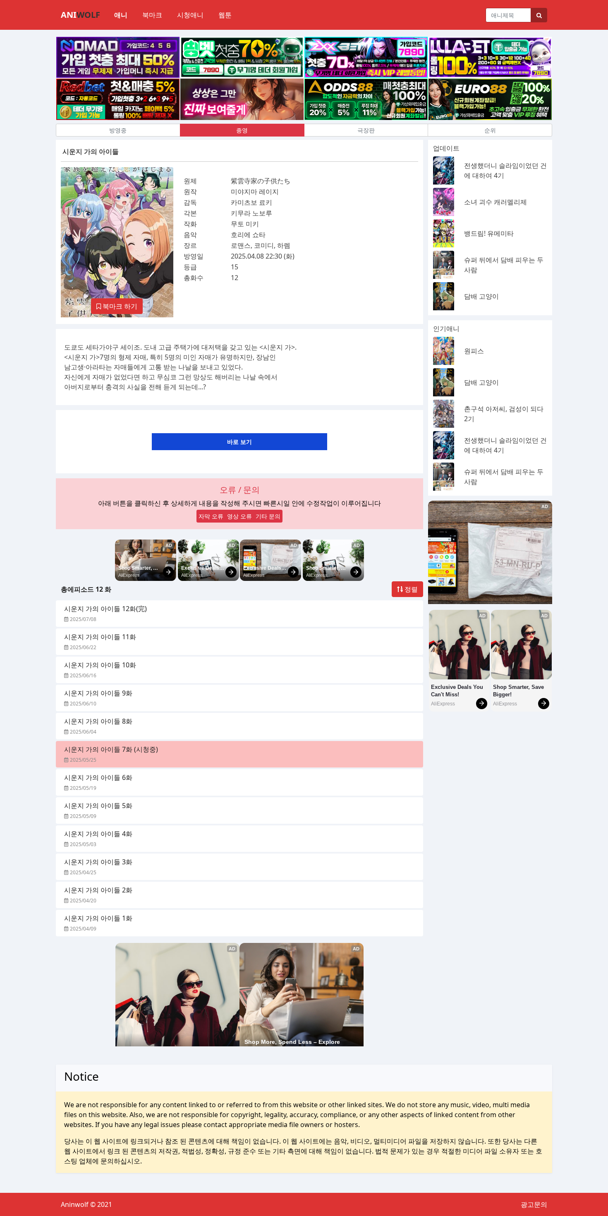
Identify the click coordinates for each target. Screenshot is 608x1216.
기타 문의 (268, 516)
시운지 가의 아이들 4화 (98, 833)
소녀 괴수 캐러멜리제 (495, 201)
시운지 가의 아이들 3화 (98, 861)
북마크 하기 (119, 306)
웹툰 (225, 14)
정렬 (410, 589)
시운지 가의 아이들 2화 (98, 890)
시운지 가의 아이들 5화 (98, 805)
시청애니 (190, 14)
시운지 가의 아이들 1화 (98, 918)
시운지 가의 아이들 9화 (98, 693)
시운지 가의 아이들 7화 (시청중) (111, 749)
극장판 (366, 130)
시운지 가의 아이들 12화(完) (105, 608)
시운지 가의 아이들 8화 (98, 721)
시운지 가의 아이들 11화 (100, 636)
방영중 (118, 130)
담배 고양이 (481, 296)
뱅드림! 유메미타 (489, 233)
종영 (242, 130)
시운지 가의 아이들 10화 (100, 664)
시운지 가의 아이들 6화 (98, 777)
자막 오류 (211, 516)
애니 (120, 14)
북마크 (152, 14)
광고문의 (534, 1204)
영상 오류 (239, 516)
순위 (490, 130)
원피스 (474, 350)
